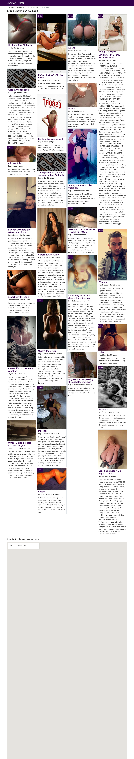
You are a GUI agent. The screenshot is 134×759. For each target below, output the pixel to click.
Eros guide (11, 7)
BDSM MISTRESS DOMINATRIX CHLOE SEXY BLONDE (109, 55)
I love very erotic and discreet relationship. (79, 296)
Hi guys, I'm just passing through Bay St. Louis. (80, 380)
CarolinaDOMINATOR (49, 254)
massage (43, 430)
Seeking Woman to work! (51, 139)
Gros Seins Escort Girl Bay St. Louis (110, 472)
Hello (101, 352)
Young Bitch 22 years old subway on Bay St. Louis (51, 174)
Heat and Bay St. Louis (20, 45)
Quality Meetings (47, 351)
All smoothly (14, 163)
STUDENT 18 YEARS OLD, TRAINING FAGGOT (81, 230)
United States (22, 7)
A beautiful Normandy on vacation (21, 369)
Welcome (103, 282)
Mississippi (34, 7)
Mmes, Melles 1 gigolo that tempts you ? (19, 444)
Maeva (71, 108)
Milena (71, 48)
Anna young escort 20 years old (80, 186)
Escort (41, 491)
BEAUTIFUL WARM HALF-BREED (51, 76)
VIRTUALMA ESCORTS (15, 3)
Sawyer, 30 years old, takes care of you (19, 231)
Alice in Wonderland (18, 89)
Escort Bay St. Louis (18, 297)
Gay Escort (104, 409)
